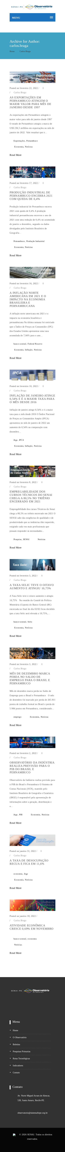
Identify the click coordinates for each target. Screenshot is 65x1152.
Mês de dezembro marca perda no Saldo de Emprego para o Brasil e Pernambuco (30, 678)
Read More (16, 155)
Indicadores (18, 1065)
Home (12, 51)
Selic (30, 622)
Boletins (16, 1044)
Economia (19, 147)
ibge (16, 440)
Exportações (19, 141)
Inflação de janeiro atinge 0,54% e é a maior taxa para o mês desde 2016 (32, 399)
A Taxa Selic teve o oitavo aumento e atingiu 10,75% (32, 586)
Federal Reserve (35, 344)
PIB (21, 814)
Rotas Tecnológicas (21, 1058)
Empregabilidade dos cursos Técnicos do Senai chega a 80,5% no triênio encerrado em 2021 (31, 496)
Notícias (29, 147)
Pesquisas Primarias (21, 1051)
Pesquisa (18, 539)
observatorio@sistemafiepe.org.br (33, 1113)
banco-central (20, 344)
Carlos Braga (25, 51)
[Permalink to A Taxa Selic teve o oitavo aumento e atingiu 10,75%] (32, 570)
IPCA (21, 440)
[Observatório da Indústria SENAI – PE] (32, 6)
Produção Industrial (35, 241)
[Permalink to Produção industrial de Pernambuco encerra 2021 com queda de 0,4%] (32, 177)
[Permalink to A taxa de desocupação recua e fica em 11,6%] (32, 845)
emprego (18, 717)
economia (18, 874)
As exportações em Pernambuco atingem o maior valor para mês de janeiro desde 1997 (30, 102)
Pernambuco (32, 141)
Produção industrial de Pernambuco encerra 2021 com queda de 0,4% (31, 196)
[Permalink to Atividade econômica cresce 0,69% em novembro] (32, 910)
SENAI (26, 539)
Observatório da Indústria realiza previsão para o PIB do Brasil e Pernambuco (32, 767)
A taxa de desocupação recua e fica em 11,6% (29, 862)
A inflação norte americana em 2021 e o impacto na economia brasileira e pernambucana (28, 299)
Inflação (28, 350)
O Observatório (20, 1037)
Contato (16, 1072)
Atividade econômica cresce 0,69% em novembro (31, 927)
